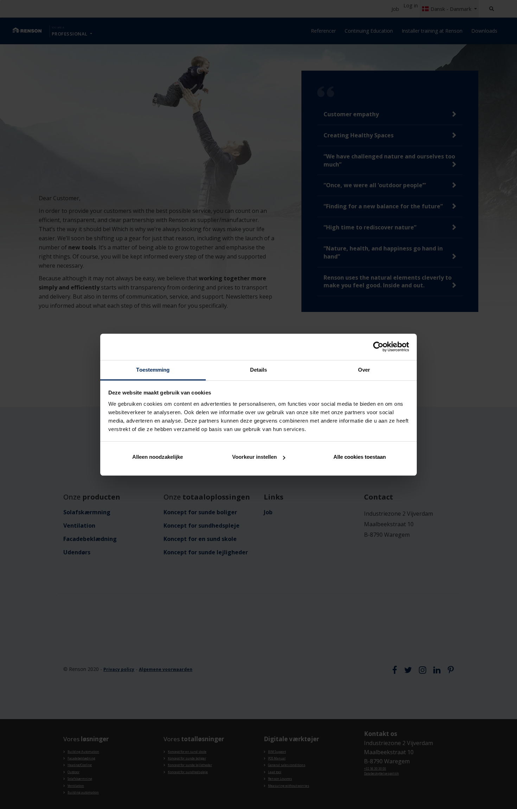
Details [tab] (258, 370)
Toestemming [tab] (153, 370)
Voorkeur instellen (254, 457)
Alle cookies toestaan (359, 457)
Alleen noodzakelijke (157, 457)
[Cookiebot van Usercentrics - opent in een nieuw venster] (378, 346)
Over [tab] (364, 370)
